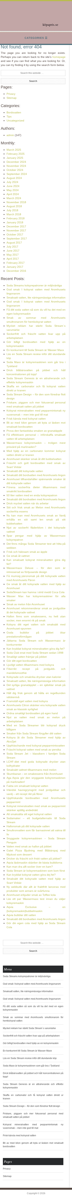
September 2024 (17, 173)
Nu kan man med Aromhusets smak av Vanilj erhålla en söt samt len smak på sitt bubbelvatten (36, 519)
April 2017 (13, 258)
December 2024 (16, 161)
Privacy (11, 93)
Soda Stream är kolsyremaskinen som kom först (36, 870)
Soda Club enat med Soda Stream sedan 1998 (35, 652)
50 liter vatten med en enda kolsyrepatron (32, 495)
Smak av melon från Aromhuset (26, 604)
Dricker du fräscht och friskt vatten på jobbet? (34, 858)
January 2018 (15, 222)
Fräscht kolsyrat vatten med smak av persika (34, 749)
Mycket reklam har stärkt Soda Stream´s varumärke (29, 1028)
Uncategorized (15, 120)
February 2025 (16, 153)
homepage (58, 56)
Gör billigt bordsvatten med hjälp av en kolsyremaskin (31, 1043)
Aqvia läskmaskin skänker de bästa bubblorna (34, 862)
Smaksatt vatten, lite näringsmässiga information (36, 297)
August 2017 (14, 242)
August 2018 (14, 206)
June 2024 (13, 186)
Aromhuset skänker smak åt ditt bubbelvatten (34, 459)
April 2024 (13, 194)
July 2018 (12, 210)
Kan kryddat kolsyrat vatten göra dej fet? (31, 874)
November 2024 (16, 165)
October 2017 (15, 234)
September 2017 (17, 238)
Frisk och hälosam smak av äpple (27, 551)
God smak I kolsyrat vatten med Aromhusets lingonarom (32, 984)
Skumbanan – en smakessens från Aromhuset (35, 773)
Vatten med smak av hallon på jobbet (29, 846)
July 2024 (12, 182)
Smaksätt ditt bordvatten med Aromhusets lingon (36, 475)
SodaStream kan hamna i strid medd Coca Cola (36, 592)
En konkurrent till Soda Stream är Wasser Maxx (35, 350)
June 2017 (13, 250)
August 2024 (14, 178)
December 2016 (16, 270)
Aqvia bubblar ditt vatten (21, 915)
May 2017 (13, 254)
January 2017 (15, 266)
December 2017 (16, 226)
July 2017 (12, 246)
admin (10, 135)
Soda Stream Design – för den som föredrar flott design (31, 1106)
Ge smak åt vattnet (18, 555)
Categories (34, 37)
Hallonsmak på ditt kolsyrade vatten (28, 826)
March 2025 (14, 149)
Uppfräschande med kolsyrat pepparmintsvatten (36, 745)
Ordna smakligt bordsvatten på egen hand (32, 713)
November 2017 (16, 230)
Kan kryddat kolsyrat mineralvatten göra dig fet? (36, 648)
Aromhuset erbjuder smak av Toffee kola (31, 894)
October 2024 (15, 169)
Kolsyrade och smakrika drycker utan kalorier (34, 676)
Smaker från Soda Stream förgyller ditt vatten (34, 733)
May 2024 (13, 190)
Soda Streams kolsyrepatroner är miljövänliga (34, 285)
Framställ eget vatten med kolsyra (27, 701)
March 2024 (14, 198)
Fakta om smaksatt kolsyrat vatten (27, 785)
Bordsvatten (14, 112)
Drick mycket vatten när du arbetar (28, 503)
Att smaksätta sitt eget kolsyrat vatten (29, 814)
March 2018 (14, 214)
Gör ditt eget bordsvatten (22, 660)
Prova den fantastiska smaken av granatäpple (34, 430)
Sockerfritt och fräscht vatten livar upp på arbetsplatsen (31, 1035)
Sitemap (12, 97)
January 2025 (15, 157)
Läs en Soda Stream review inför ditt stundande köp (30, 1058)
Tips (9, 116)
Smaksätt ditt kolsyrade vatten (25, 471)
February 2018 (16, 218)
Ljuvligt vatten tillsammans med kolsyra (30, 664)
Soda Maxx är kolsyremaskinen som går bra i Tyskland (31, 1065)
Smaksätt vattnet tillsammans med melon (31, 769)
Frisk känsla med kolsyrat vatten (26, 418)
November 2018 (16, 202)
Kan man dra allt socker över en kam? (30, 866)
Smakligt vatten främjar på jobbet (27, 656)
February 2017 (16, 262)
